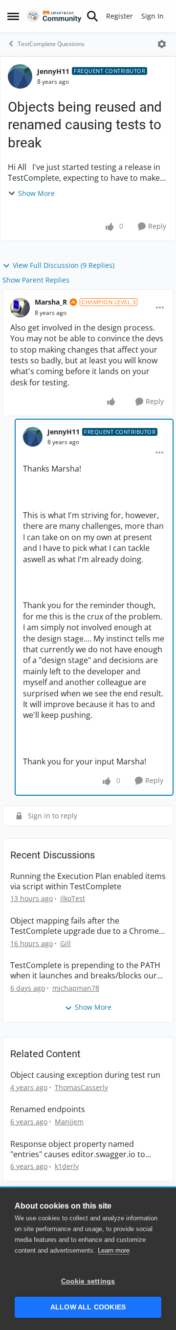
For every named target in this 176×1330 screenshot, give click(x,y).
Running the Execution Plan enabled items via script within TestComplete (88, 881)
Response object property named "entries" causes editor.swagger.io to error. (77, 1149)
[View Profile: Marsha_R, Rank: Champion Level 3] (20, 307)
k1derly (67, 1166)
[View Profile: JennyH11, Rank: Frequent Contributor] (20, 76)
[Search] (92, 16)
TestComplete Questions (51, 44)
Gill (65, 943)
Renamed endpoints (47, 1109)
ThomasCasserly (81, 1087)
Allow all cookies (88, 1307)
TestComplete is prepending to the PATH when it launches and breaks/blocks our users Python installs (85, 970)
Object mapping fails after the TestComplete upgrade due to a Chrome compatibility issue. (84, 926)
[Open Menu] (162, 44)
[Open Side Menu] (13, 16)
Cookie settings (88, 1281)
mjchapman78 (75, 988)
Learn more (114, 1250)
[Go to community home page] (54, 16)
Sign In (152, 16)
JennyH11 (53, 71)
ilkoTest (72, 898)
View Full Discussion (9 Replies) (63, 265)
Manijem (69, 1121)
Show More (36, 193)
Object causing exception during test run (85, 1075)
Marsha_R (51, 302)
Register (119, 16)
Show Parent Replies (35, 280)
